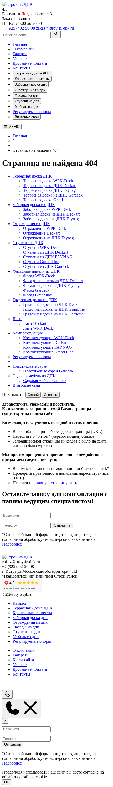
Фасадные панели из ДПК (36, 271)
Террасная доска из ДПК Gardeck (53, 195)
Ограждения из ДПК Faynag (48, 238)
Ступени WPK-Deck (41, 247)
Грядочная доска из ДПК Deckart (52, 304)
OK (6, 782)
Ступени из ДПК (28, 242)
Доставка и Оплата (30, 63)
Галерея (20, 54)
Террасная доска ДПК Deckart (49, 185)
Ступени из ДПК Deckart (45, 252)
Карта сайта (23, 660)
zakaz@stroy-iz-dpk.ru (55, 28)
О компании (24, 49)
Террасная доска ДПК (32, 176)
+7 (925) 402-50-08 (18, 28)
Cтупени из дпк (27, 101)
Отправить (62, 525)
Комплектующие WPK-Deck (48, 338)
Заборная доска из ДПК (34, 204)
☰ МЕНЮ (11, 127)
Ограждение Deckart (41, 233)
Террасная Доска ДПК (32, 73)
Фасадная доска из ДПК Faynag (51, 285)
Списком (51, 395)
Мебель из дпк (26, 107)
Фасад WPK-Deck (39, 276)
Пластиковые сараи (30, 366)
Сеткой (33, 395)
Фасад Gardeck (36, 290)
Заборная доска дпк (31, 84)
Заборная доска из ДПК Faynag (51, 219)
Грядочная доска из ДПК (35, 299)
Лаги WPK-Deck (38, 328)
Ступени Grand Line (41, 261)
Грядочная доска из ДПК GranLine (54, 309)
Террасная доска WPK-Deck (48, 181)
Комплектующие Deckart (45, 342)
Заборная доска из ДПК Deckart (51, 214)
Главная (20, 44)
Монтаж (20, 58)
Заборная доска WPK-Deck (47, 209)
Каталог (20, 603)
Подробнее (12, 544)
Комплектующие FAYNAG (47, 347)
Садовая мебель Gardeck (44, 380)
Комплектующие (28, 333)
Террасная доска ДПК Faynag (49, 190)
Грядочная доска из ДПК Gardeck (53, 314)
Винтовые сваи (27, 117)
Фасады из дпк (26, 95)
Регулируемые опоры (32, 111)
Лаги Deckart (34, 323)
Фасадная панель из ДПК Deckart (53, 280)
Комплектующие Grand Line (48, 352)
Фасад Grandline (37, 295)
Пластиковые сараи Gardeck (48, 371)
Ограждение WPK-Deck (44, 228)
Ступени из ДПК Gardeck (46, 266)
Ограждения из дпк (30, 90)
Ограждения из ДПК (31, 223)
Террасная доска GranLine (46, 200)
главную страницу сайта (56, 483)
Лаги (17, 318)
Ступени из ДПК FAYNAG (48, 257)
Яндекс (27, 14)
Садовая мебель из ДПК (34, 376)
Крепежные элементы (32, 79)
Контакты (21, 68)
